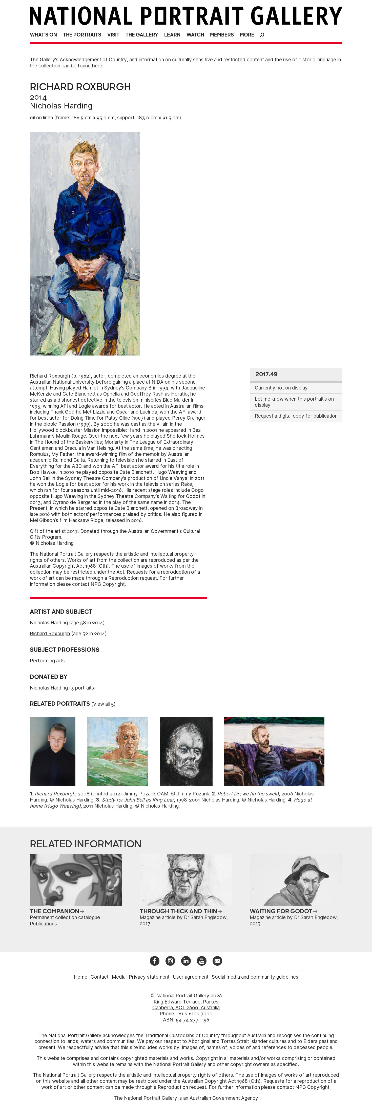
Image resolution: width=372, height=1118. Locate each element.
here (97, 66)
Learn (172, 35)
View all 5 (103, 704)
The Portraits (82, 35)
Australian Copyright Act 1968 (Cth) (69, 566)
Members (222, 35)
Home (80, 977)
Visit (113, 35)
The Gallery (142, 35)
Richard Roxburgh (50, 634)
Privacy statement (149, 977)
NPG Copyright (108, 584)
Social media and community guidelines (255, 977)
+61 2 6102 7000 (194, 1014)
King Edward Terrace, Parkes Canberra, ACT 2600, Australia (186, 1005)
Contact (100, 977)
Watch (195, 35)
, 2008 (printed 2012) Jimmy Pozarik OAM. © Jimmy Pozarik (122, 794)
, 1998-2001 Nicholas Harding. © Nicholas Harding (193, 800)
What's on (43, 35)
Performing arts (47, 661)
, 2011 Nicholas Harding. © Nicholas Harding (171, 803)
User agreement (191, 977)
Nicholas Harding (61, 105)
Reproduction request (132, 578)
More (247, 35)
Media (119, 977)
